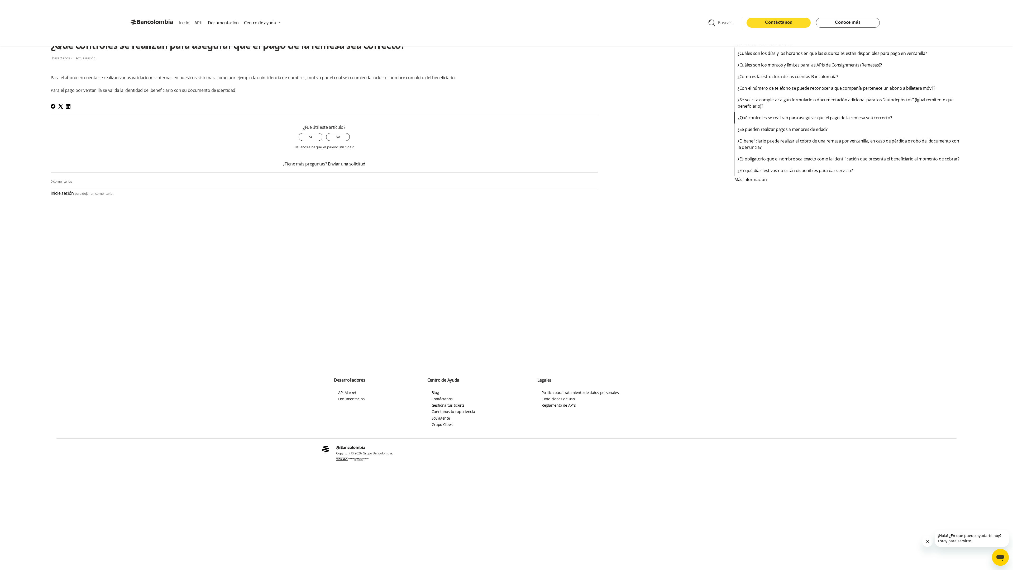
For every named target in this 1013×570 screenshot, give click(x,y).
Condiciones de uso (558, 398)
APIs (198, 23)
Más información (750, 179)
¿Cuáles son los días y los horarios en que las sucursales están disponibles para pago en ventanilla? (833, 53)
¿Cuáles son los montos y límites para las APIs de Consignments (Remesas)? (810, 65)
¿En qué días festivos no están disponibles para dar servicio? (796, 170)
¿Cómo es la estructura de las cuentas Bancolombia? (788, 76)
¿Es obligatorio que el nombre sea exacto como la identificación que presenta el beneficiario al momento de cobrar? (848, 159)
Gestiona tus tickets (448, 405)
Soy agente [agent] (441, 418)
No (338, 137)
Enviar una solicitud (346, 164)
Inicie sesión (62, 193)
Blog (435, 392)
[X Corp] (60, 106)
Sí (310, 137)
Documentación (223, 23)
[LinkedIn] (68, 106)
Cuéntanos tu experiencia (453, 411)
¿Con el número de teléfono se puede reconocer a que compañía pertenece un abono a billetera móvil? (836, 88)
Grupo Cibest (443, 424)
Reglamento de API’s (559, 405)
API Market (347, 392)
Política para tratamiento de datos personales (580, 392)
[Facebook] (53, 106)
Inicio (184, 23)
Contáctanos (778, 22)
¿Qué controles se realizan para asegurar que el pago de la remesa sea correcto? (815, 118)
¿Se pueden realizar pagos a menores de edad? (783, 129)
